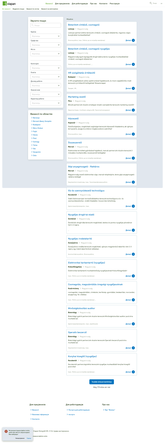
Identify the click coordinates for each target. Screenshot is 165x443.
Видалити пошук (18, 9)
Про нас (93, 3)
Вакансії (49, 3)
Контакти (103, 3)
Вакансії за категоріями (49, 9)
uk (161, 3)
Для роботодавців (80, 3)
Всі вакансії (6, 9)
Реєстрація (115, 3)
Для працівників (62, 3)
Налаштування (19, 438)
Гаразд (29, 438)
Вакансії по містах (33, 9)
